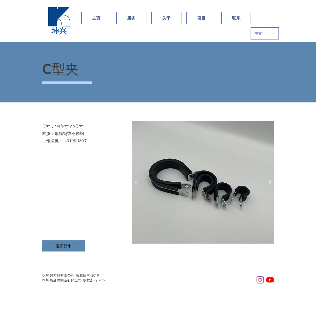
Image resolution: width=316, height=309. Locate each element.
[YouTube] (270, 280)
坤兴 (59, 30)
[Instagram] (260, 280)
